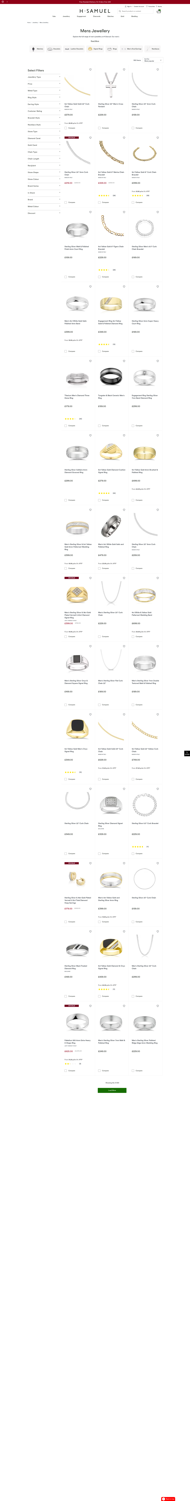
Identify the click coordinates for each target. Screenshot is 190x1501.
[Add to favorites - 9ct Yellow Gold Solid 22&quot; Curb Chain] (90, 69)
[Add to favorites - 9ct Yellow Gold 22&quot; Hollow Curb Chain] (157, 714)
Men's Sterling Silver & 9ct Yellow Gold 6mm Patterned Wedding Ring (78, 546)
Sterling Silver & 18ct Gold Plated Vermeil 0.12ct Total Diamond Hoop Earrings (78, 900)
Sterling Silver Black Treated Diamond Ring (76, 967)
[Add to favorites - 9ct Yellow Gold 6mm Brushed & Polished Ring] (157, 435)
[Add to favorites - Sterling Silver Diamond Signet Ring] (124, 788)
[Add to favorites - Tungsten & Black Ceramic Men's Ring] (124, 360)
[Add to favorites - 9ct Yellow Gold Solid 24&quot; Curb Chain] (124, 714)
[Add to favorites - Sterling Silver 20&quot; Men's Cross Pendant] (124, 69)
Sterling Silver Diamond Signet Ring (110, 824)
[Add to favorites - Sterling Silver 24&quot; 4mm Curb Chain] (157, 69)
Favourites (151, 6)
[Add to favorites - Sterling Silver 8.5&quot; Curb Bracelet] (157, 788)
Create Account (139, 6)
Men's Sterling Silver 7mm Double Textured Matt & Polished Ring (145, 682)
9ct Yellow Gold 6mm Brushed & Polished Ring (145, 471)
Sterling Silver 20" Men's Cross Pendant (110, 105)
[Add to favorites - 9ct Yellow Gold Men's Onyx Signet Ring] (90, 714)
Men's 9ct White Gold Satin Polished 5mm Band (76, 322)
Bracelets (56, 49)
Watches (40, 49)
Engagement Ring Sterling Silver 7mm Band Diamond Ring (145, 396)
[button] (7, 2)
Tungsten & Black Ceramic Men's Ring (111, 396)
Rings (115, 49)
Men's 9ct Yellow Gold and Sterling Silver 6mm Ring (109, 899)
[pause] (3, 2)
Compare (71, 128)
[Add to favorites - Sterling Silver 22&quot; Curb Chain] (90, 788)
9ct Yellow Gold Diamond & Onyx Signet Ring (111, 967)
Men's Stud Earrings (134, 49)
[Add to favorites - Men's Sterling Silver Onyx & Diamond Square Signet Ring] (90, 646)
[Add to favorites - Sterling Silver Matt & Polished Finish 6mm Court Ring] (90, 212)
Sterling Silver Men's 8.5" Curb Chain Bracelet (144, 247)
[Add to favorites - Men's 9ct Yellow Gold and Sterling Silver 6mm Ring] (124, 863)
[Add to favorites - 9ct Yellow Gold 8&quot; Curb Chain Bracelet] (157, 137)
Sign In (129, 6)
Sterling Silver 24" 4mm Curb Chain (143, 105)
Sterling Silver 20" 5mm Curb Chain (143, 545)
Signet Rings (98, 49)
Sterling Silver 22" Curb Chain (77, 823)
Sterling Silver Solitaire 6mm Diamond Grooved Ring (76, 471)
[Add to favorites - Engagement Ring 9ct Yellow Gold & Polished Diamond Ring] (124, 286)
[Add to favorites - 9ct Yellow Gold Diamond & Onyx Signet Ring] (124, 931)
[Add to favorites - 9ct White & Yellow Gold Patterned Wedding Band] (157, 578)
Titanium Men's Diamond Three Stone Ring (77, 396)
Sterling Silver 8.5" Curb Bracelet (145, 823)
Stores (160, 6)
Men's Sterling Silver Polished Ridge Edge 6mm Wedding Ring (145, 1041)
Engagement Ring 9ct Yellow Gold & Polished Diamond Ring (110, 322)
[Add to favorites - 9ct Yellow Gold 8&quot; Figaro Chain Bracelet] (124, 212)
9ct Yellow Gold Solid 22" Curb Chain (77, 105)
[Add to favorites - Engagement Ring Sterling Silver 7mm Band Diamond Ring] (157, 360)
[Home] (95, 10)
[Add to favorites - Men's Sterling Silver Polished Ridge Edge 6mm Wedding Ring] (157, 1005)
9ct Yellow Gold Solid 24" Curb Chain (110, 750)
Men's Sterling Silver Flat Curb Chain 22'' (110, 682)
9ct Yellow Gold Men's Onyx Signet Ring (76, 750)
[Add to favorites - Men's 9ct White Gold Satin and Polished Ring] (124, 509)
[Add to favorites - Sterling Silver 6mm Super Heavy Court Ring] (157, 286)
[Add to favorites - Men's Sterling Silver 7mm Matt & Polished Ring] (124, 1005)
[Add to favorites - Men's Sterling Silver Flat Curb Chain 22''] (124, 646)
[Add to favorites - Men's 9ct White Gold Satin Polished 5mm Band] (90, 286)
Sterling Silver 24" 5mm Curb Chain (76, 173)
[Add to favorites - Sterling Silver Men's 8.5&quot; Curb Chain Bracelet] (157, 212)
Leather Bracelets (77, 49)
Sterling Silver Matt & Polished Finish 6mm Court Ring (77, 247)
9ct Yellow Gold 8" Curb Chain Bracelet (144, 173)
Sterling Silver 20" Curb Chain (144, 898)
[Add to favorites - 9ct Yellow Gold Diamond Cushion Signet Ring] (124, 435)
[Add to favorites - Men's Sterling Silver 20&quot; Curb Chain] (124, 578)
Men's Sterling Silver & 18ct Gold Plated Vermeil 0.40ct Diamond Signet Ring (78, 615)
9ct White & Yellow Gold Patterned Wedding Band (142, 613)
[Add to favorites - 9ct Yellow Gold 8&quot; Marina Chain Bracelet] (124, 137)
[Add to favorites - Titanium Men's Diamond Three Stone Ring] (90, 360)
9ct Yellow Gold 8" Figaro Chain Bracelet (111, 247)
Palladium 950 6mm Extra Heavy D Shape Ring (78, 1041)
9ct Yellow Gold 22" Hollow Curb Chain (145, 750)
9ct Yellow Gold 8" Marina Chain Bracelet (111, 173)
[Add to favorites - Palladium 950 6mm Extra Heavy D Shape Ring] (90, 1005)
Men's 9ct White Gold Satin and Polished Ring (111, 545)
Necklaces (155, 49)
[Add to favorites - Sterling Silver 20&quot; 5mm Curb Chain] (157, 509)
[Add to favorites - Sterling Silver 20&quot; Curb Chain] (157, 863)
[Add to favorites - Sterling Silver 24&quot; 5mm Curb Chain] (90, 137)
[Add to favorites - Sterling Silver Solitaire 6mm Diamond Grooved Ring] (90, 435)
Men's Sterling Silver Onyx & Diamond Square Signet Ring (76, 682)
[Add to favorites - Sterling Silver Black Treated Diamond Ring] (90, 931)
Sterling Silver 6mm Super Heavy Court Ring (145, 322)
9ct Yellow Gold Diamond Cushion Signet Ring (111, 471)
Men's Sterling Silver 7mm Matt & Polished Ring (111, 1041)
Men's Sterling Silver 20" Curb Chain (110, 613)
